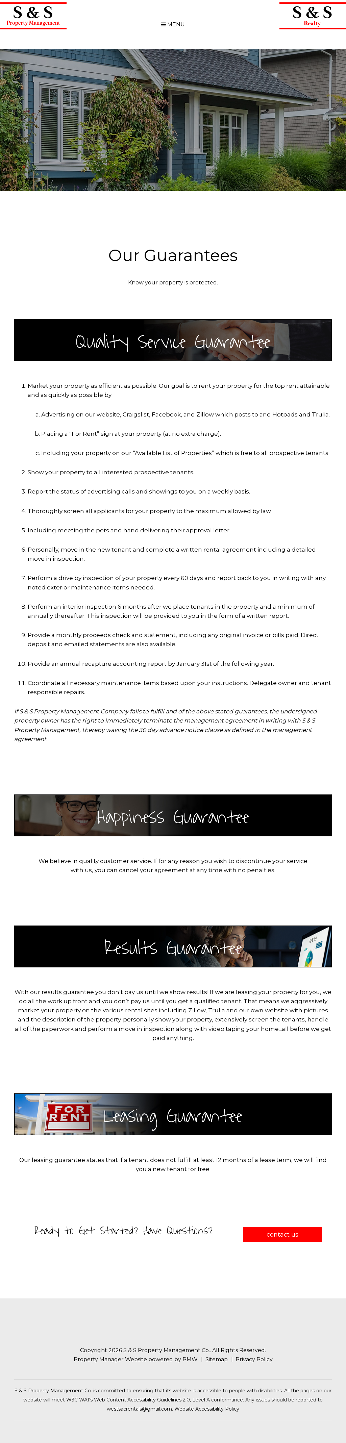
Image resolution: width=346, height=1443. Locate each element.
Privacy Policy (254, 1359)
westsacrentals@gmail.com (139, 1409)
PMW (190, 1359)
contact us (282, 1234)
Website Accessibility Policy (206, 1409)
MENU (175, 24)
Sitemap (216, 1359)
